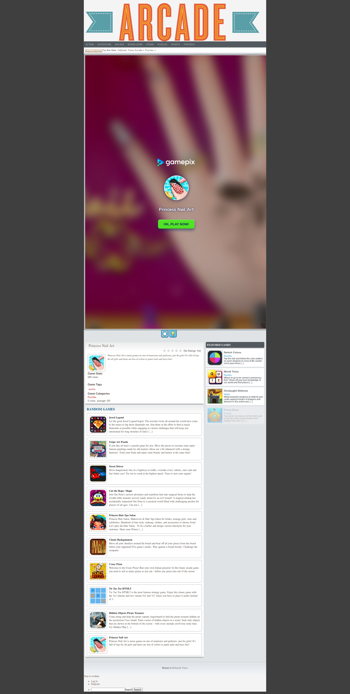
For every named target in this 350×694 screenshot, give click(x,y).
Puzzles (162, 44)
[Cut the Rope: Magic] (98, 498)
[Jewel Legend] (98, 424)
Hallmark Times (180, 667)
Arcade (119, 44)
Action (90, 44)
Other (150, 44)
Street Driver (116, 466)
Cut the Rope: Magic (120, 491)
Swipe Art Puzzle (118, 442)
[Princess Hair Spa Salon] (98, 522)
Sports (175, 44)
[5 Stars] (180, 351)
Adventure (104, 44)
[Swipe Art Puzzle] (98, 449)
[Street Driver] (98, 473)
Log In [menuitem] (94, 681)
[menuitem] (178, 690)
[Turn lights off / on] (173, 333)
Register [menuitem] (95, 684)
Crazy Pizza (115, 564)
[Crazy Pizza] (98, 571)
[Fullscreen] (164, 333)
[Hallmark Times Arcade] (172, 22)
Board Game (135, 44)
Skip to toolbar (91, 676)
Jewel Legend (116, 417)
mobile (92, 389)
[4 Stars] (176, 351)
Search (128, 689)
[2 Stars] (168, 351)
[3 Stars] (172, 351)
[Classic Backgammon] (98, 547)
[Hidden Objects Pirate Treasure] (98, 620)
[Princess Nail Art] (97, 362)
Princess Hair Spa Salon (122, 515)
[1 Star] (164, 351)
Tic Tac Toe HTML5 (120, 588)
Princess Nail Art (101, 345)
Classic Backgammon (120, 540)
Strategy (189, 44)
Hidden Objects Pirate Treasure (126, 613)
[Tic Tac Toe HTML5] (98, 596)
